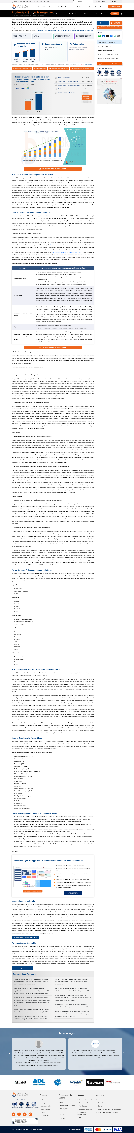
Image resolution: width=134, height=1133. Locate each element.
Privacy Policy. (85, 578)
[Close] (97, 545)
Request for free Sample (67, 584)
